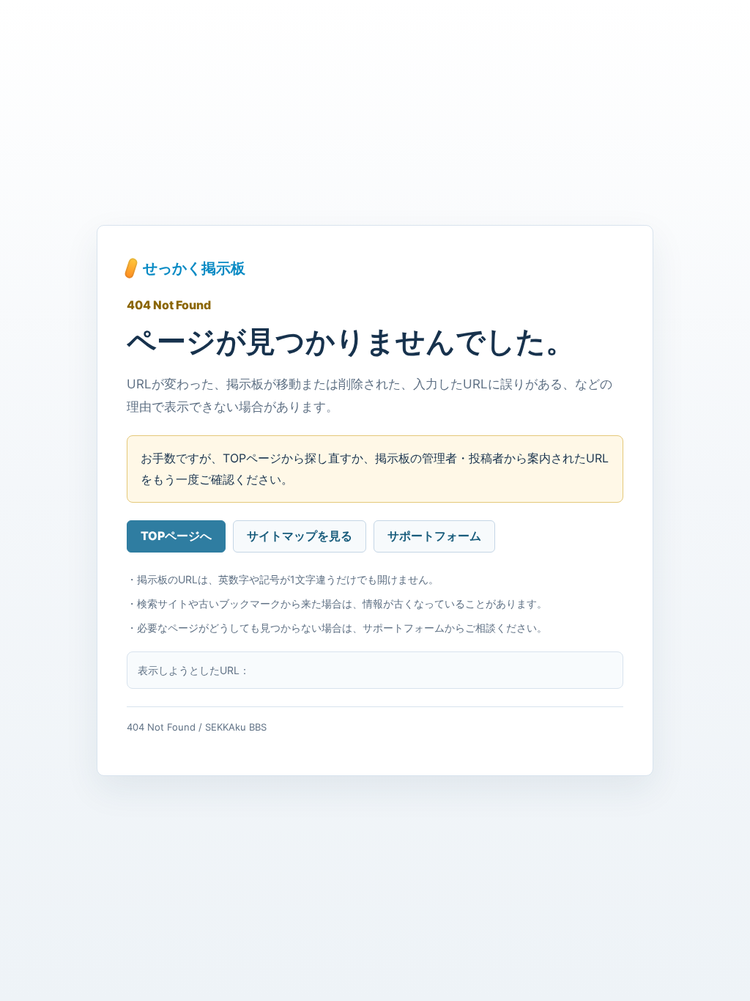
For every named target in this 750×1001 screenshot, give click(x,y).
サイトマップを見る (299, 535)
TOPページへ (176, 535)
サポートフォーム (434, 535)
